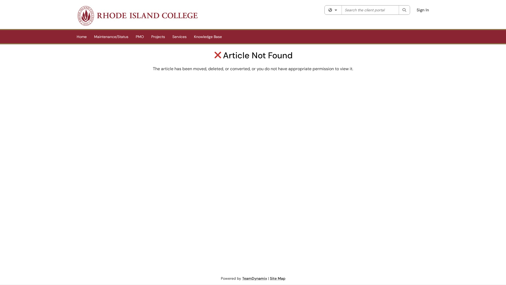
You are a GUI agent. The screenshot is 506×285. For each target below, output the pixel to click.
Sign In (423, 10)
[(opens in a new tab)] (137, 15)
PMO (140, 36)
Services (179, 36)
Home (82, 36)
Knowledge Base (208, 36)
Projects (158, 36)
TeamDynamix (254, 278)
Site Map (277, 278)
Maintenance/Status (111, 36)
